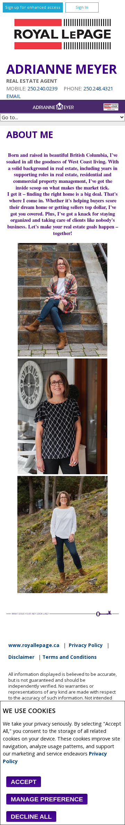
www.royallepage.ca (33, 645)
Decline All (31, 816)
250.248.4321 (98, 88)
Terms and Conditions (69, 657)
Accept (23, 781)
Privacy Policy (86, 645)
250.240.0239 (42, 88)
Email (13, 96)
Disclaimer (21, 657)
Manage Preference (47, 799)
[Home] (62, 51)
